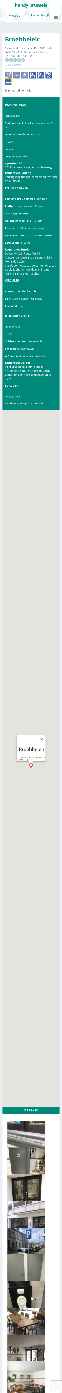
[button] (31, 766)
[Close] (41, 739)
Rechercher (38, 15)
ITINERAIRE (31, 1110)
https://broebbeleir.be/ (35, 52)
